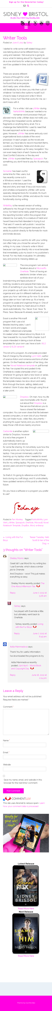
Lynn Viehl (36, 356)
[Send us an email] (24, 6)
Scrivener (7, 171)
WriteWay (7, 205)
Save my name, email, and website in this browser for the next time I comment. (23, 781)
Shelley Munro (17, 558)
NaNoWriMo (19, 111)
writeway (40, 525)
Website (7, 764)
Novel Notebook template (23, 365)
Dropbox (24, 397)
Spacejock (38, 158)
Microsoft (38, 522)
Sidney (29, 43)
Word (32, 525)
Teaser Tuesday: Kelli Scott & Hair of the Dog (39, 540)
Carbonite (7, 431)
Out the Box (30, 1003)
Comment (8, 707)
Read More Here (26, 908)
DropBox (25, 525)
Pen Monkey (17, 519)
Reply (13, 593)
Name (6, 740)
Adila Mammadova (19, 646)
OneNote (29, 522)
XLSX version (17, 346)
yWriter (36, 108)
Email (6, 752)
